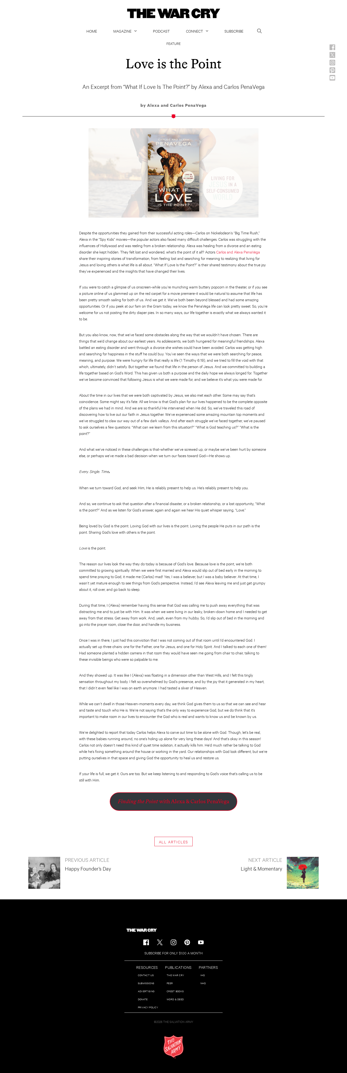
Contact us (146, 975)
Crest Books (175, 991)
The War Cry (175, 975)
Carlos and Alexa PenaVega (238, 251)
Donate (143, 999)
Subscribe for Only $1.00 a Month (173, 953)
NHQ (203, 983)
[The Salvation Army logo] (173, 1047)
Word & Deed (175, 999)
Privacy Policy (148, 1007)
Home (91, 30)
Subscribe (233, 30)
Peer (170, 983)
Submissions (146, 983)
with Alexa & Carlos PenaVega (173, 801)
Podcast (161, 30)
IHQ (202, 975)
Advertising (146, 991)
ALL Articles (173, 841)
